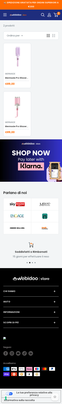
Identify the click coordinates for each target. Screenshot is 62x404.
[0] (56, 15)
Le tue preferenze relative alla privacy (34, 394)
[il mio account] (49, 15)
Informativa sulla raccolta (19, 400)
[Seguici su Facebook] (5, 353)
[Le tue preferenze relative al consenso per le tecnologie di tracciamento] (6, 398)
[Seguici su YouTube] (18, 353)
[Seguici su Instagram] (12, 353)
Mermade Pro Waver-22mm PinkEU (17, 77)
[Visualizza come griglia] (48, 35)
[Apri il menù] (5, 14)
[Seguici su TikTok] (24, 353)
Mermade (10, 73)
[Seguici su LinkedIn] (30, 353)
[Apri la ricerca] (43, 15)
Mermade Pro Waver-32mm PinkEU (17, 126)
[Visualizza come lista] (53, 35)
